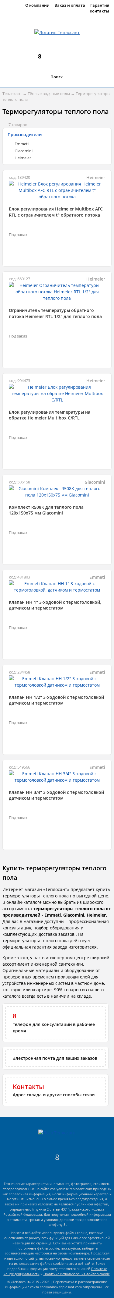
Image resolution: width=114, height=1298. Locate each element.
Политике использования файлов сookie (76, 1273)
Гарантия (99, 5)
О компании (37, 5)
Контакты (99, 11)
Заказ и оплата (70, 5)
